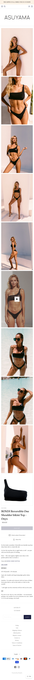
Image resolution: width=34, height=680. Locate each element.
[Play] (17, 299)
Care (17, 628)
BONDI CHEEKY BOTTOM (13, 561)
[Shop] (2, 6)
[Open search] (5, 6)
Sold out (17, 528)
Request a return (17, 635)
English (16, 654)
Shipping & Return (17, 630)
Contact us (17, 638)
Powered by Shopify (17, 673)
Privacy (17, 640)
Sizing (17, 625)
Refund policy (17, 633)
